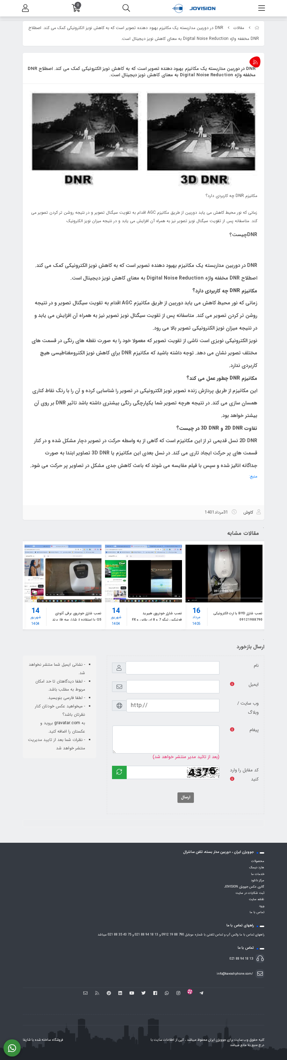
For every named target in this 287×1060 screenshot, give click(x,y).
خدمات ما (257, 874)
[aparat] (190, 993)
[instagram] (178, 993)
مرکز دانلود (257, 880)
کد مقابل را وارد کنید (244, 774)
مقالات (238, 28)
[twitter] (143, 993)
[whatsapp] (167, 993)
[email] (85, 993)
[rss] (97, 993)
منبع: (253, 476)
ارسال (185, 797)
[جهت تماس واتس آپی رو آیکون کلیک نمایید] (12, 1048)
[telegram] (201, 993)
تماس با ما (257, 912)
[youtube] (132, 993)
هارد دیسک (256, 867)
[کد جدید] (119, 772)
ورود (261, 906)
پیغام (254, 730)
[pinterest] (109, 993)
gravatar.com (67, 723)
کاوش (248, 512)
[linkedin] (120, 993)
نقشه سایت (256, 899)
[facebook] (155, 993)
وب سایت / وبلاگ (248, 708)
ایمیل (253, 684)
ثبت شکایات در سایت (250, 893)
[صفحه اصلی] (257, 28)
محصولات (257, 861)
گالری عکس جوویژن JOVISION (244, 886)
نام (256, 665)
